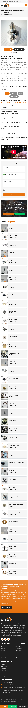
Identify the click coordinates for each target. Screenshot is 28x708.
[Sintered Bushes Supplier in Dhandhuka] (4, 522)
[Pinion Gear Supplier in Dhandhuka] (4, 362)
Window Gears (13, 454)
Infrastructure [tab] (14, 96)
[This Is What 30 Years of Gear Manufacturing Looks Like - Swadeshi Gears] (14, 152)
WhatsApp (19, 214)
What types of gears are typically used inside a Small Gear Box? (12, 133)
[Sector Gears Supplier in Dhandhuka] (4, 303)
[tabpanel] (14, 120)
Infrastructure (4, 652)
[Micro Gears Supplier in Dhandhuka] (4, 572)
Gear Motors (12, 370)
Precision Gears (13, 235)
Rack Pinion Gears (14, 445)
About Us (3, 648)
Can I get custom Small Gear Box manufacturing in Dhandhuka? (10, 112)
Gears (10, 529)
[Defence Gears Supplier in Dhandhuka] (4, 555)
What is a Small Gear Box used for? (11, 122)
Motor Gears (12, 344)
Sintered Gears (13, 319)
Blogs (2, 656)
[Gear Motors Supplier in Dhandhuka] (4, 370)
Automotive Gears (14, 428)
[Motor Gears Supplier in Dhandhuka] (4, 345)
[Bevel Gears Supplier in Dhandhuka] (4, 564)
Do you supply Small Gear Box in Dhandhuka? (10, 106)
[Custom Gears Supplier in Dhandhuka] (4, 261)
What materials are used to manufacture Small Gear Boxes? (13, 138)
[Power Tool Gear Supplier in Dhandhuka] (4, 396)
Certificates (3, 650)
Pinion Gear (12, 361)
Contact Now (5, 607)
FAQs (2, 654)
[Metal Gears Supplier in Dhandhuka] (4, 421)
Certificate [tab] (13, 93)
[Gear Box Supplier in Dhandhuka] (4, 286)
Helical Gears (12, 294)
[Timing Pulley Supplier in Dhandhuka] (4, 312)
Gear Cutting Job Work (15, 538)
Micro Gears (12, 571)
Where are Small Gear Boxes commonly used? (12, 127)
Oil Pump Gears (13, 336)
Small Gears (12, 227)
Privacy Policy (4, 703)
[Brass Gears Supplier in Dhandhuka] (4, 253)
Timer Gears (12, 546)
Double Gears (13, 470)
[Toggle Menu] (26, 5)
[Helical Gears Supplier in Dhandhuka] (4, 295)
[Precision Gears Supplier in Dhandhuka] (4, 236)
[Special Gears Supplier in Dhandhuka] (4, 244)
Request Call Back (19, 49)
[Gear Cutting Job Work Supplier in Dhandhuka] (4, 538)
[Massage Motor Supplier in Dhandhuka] (4, 438)
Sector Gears (12, 302)
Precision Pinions (13, 386)
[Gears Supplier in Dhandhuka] (4, 530)
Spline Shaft (12, 277)
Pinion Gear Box (13, 378)
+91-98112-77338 (16, 1)
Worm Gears (12, 269)
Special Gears (13, 244)
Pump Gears (12, 479)
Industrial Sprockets (14, 512)
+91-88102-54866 (7, 1)
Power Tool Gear (13, 395)
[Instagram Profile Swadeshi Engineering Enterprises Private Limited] (5, 639)
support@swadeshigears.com (10, 684)
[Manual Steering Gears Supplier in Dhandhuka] (4, 496)
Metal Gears (12, 420)
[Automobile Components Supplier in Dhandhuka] (4, 505)
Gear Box (11, 286)
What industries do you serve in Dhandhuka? (10, 118)
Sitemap (10, 703)
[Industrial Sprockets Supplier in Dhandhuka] (4, 513)
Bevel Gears (12, 563)
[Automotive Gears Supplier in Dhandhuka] (4, 429)
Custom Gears (13, 260)
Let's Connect (13, 194)
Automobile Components (16, 504)
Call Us (4, 706)
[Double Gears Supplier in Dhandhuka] (4, 471)
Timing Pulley (12, 311)
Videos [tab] (20, 93)
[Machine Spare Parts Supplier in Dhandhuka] (4, 354)
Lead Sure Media (16, 697)
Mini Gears (12, 487)
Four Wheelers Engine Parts (17, 462)
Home (2, 14)
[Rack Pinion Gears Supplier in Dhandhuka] (4, 446)
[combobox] (5, 174)
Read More (11, 228)
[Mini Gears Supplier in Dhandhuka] (4, 488)
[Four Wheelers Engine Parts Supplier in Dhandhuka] (4, 463)
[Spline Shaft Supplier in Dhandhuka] (4, 278)
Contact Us (3, 657)
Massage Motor (13, 437)
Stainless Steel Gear (14, 328)
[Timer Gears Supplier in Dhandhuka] (4, 547)
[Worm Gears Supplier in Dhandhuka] (4, 270)
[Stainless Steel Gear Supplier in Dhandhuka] (4, 328)
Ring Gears (12, 403)
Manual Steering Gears (15, 496)
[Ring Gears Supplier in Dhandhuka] (4, 404)
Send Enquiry (9, 49)
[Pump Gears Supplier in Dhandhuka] (4, 480)
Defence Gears (13, 555)
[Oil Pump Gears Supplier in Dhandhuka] (4, 337)
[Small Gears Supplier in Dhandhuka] (4, 228)
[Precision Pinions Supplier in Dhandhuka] (4, 387)
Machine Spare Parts (15, 353)
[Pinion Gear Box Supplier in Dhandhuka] (4, 379)
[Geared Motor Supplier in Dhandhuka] (4, 412)
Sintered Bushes (13, 521)
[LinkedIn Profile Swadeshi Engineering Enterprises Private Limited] (8, 639)
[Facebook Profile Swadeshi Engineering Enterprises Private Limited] (2, 639)
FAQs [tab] (7, 93)
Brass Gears (12, 252)
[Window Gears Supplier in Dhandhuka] (4, 454)
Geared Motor (13, 412)
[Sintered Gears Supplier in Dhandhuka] (4, 320)
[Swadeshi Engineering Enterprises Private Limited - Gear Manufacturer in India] (5, 5)
